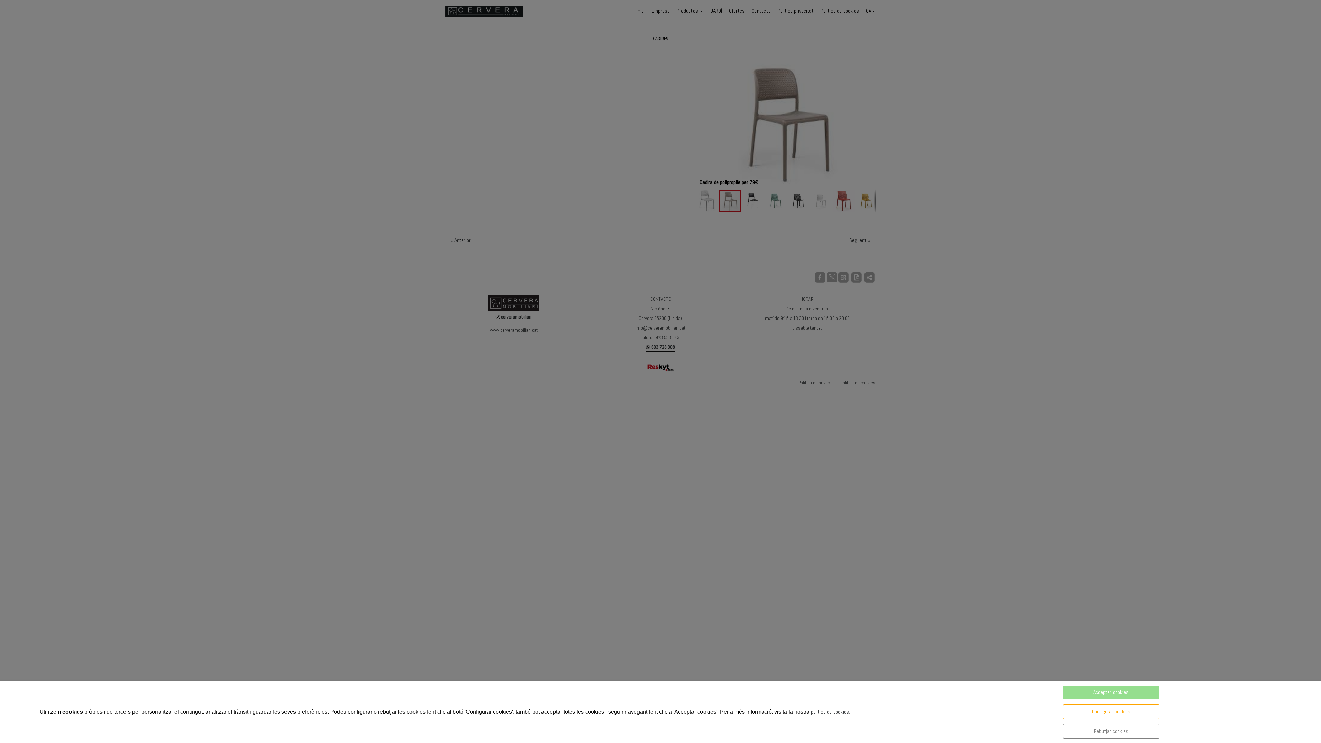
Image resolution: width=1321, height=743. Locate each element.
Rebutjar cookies (1111, 731)
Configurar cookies (1111, 711)
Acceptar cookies (1111, 692)
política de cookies (830, 711)
